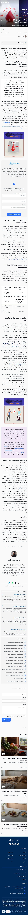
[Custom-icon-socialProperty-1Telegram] (12, 844)
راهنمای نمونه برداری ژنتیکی (20, 873)
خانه (26, 25)
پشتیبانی (24, 879)
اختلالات (11, 862)
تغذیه (23, 25)
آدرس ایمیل (23, 697)
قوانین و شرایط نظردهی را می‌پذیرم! (15, 716)
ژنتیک (24, 852)
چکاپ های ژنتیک (9, 859)
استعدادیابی (10, 852)
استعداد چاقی (22, 488)
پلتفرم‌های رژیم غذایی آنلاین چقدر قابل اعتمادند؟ (16, 259)
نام (25, 199)
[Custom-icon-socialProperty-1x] (18, 844)
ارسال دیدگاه (6, 720)
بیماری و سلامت (22, 855)
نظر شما (24, 704)
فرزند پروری (10, 855)
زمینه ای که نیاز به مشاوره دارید (19, 193)
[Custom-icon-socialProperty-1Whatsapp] (15, 844)
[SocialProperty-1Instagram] (10, 844)
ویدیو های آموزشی (22, 876)
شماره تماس (23, 205)
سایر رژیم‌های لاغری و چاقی (13, 347)
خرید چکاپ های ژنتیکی (21, 869)
